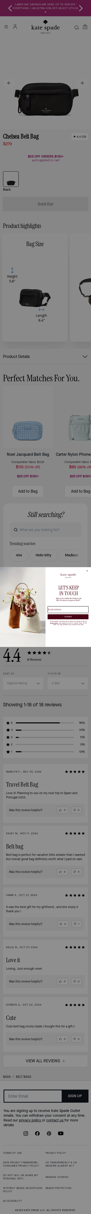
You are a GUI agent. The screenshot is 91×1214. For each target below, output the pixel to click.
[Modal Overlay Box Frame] (45, 607)
